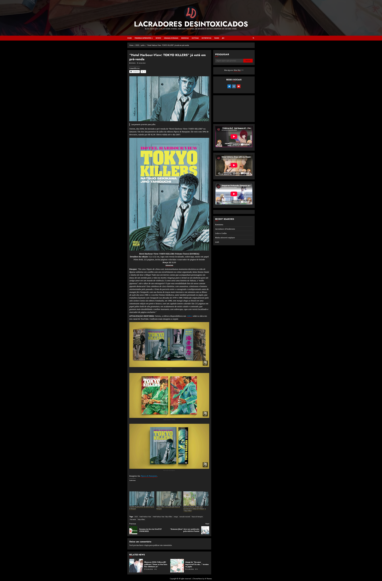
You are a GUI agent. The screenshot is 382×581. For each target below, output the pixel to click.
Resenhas (185, 38)
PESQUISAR (222, 54)
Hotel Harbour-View (145, 517)
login (147, 545)
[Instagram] (234, 86)
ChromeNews (197, 579)
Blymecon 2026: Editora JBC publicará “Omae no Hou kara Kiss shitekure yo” (155, 564)
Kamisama (219, 224)
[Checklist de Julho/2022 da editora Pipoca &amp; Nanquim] (141, 498)
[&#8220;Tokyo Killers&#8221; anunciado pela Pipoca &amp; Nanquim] (168, 498)
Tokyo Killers (141, 519)
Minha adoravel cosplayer (225, 238)
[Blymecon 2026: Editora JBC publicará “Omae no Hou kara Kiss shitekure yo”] (136, 565)
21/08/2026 (190, 569)
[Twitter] (229, 86)
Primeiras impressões (143, 38)
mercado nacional (184, 517)
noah (217, 242)
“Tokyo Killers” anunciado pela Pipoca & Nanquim (168, 508)
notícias (195, 38)
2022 (136, 517)
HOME (129, 38)
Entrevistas (206, 38)
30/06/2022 (142, 63)
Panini (216, 38)
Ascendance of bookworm (225, 229)
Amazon (169, 265)
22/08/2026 (149, 569)
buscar (248, 61)
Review (158, 38)
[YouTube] (238, 86)
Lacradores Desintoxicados (191, 24)
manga (176, 517)
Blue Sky (237, 70)
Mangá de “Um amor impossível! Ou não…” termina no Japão (197, 564)
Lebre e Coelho (221, 233)
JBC (223, 38)
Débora (133, 63)
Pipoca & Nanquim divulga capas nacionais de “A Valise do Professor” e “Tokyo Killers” (194, 509)
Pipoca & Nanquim (197, 517)
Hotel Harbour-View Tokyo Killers (162, 517)
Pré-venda (133, 519)
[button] (253, 38)
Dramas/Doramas (171, 38)
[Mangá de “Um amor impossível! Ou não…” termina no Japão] (177, 565)
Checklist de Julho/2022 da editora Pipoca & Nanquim (141, 508)
